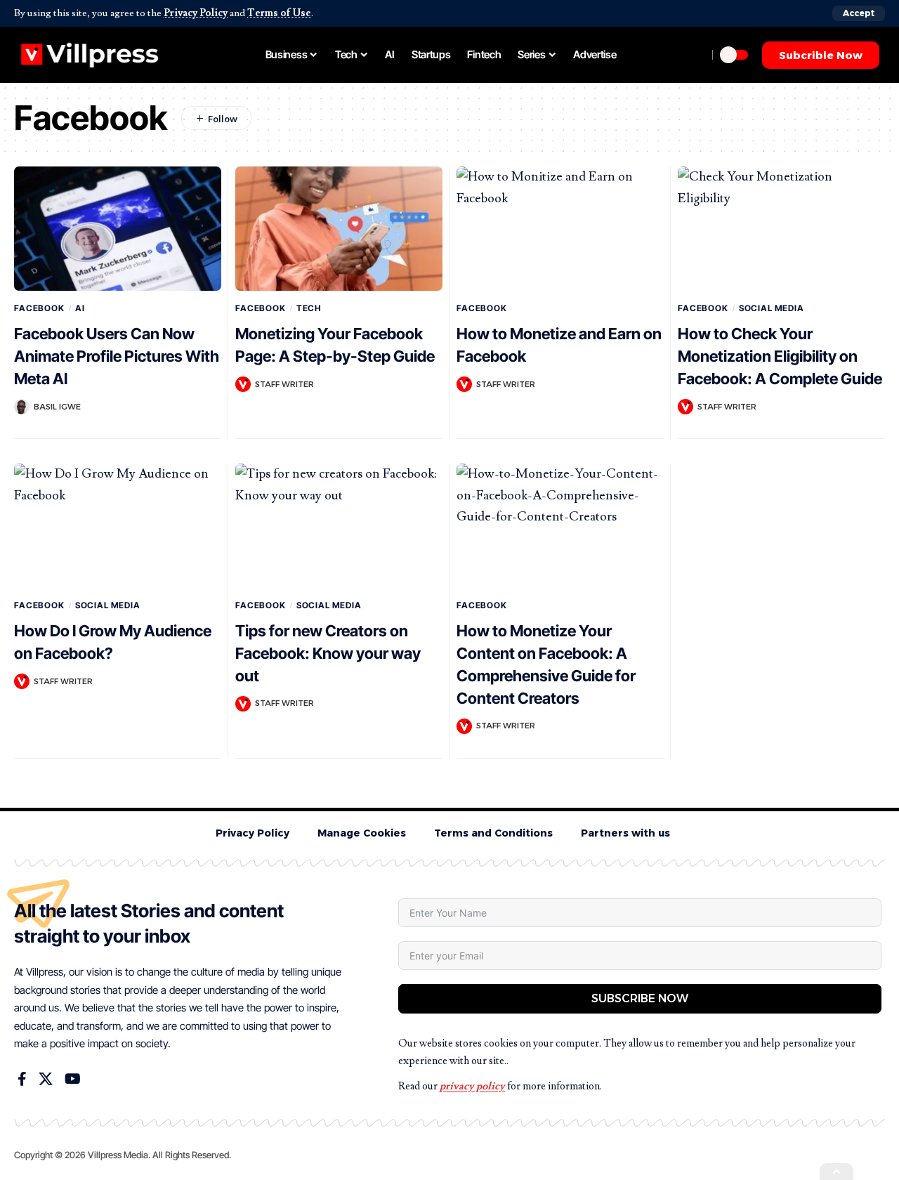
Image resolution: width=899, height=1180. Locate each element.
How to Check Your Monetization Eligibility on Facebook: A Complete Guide (780, 356)
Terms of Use (279, 13)
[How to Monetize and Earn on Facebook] (560, 228)
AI (80, 308)
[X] (45, 1079)
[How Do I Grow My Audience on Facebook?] (117, 526)
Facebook (39, 308)
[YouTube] (72, 1079)
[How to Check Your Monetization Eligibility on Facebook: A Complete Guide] (781, 228)
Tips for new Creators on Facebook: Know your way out (328, 653)
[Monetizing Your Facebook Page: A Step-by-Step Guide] (338, 228)
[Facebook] (22, 1079)
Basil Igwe (57, 407)
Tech (309, 308)
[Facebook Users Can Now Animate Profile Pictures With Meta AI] (117, 228)
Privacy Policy (196, 13)
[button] (858, 13)
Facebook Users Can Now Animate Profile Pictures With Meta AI (116, 356)
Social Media (771, 308)
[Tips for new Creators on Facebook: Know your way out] (338, 526)
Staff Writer (284, 384)
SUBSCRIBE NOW (639, 998)
